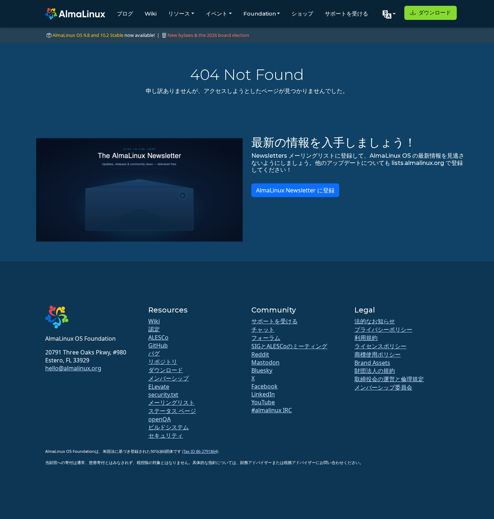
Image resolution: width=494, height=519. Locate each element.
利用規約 (366, 338)
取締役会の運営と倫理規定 (389, 379)
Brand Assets (372, 363)
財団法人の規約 (374, 371)
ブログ (125, 13)
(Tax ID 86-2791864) (200, 451)
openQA (159, 419)
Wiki (151, 13)
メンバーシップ (168, 378)
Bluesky (261, 370)
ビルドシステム (168, 427)
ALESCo (158, 337)
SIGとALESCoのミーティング (289, 346)
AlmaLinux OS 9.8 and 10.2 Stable (87, 35)
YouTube (263, 402)
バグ (154, 353)
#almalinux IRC (271, 410)
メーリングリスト (171, 403)
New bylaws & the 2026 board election (208, 35)
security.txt (163, 395)
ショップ (302, 13)
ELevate (158, 387)
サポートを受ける (346, 13)
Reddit (260, 354)
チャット (262, 329)
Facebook (264, 386)
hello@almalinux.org (73, 368)
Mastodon (265, 362)
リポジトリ (162, 362)
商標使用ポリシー (377, 354)
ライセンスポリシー (380, 346)
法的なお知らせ (374, 321)
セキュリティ (165, 435)
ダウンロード (434, 12)
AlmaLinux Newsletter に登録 (295, 190)
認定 (154, 329)
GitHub (158, 345)
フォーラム (265, 338)
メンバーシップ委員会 (383, 387)
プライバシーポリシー (383, 329)
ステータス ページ (172, 411)
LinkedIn (263, 394)
